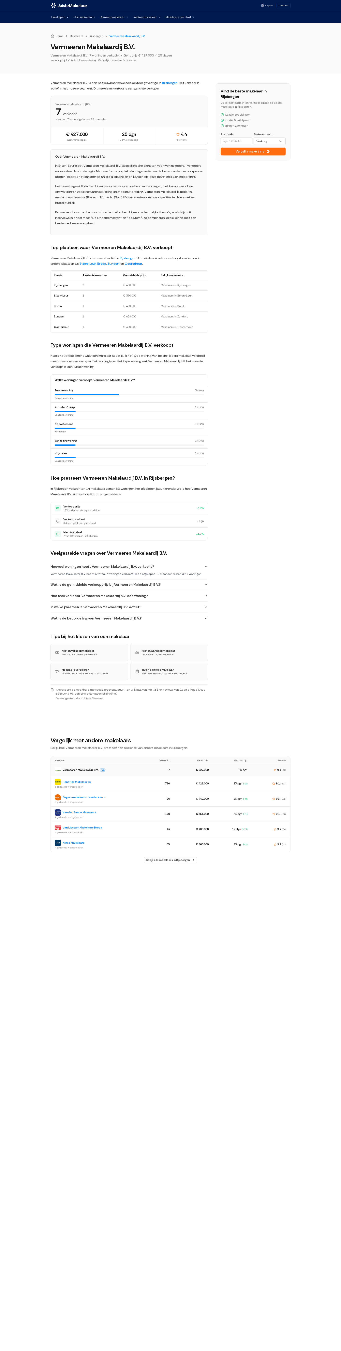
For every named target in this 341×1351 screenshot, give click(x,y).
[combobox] (270, 141)
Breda (101, 264)
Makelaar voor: (263, 134)
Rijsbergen (170, 83)
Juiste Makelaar (93, 698)
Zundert (114, 264)
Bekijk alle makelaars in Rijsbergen (168, 860)
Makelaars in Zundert (174, 316)
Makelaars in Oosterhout (177, 327)
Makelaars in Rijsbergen (176, 285)
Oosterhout (133, 264)
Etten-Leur (88, 264)
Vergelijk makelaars (250, 151)
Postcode (227, 134)
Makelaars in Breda (173, 306)
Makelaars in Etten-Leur (176, 295)
